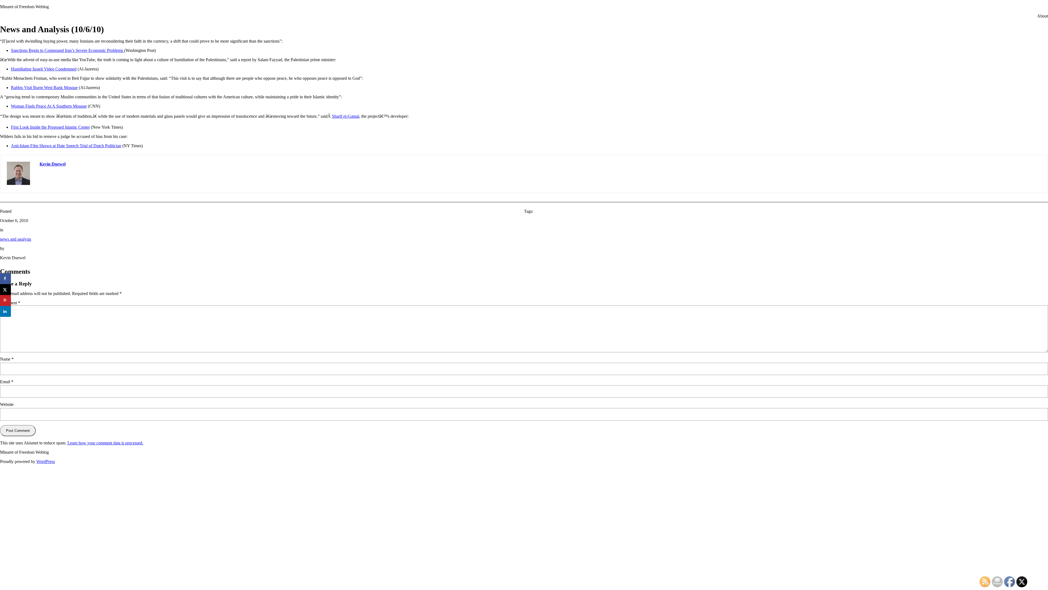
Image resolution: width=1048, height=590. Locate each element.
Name (7, 359)
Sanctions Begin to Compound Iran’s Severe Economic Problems (67, 50)
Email (6, 381)
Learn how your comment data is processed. (105, 443)
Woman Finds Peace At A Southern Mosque (49, 106)
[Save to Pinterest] (5, 300)
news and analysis (15, 239)
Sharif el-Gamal (345, 116)
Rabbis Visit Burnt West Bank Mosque (44, 87)
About (1042, 16)
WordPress (45, 461)
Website (7, 404)
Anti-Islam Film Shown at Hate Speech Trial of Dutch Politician (66, 145)
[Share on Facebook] (5, 278)
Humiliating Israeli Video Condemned (43, 69)
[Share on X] (5, 289)
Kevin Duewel (53, 164)
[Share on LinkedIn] (5, 311)
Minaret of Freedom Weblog (24, 6)
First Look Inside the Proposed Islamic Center (50, 127)
